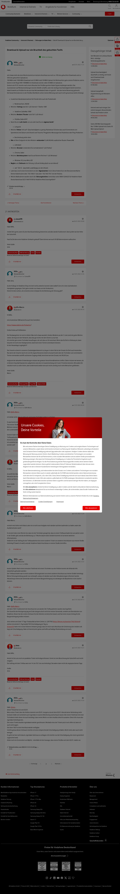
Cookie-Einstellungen (45, 502)
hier (53, 451)
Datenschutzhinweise (27, 502)
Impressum (60, 502)
